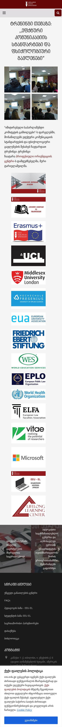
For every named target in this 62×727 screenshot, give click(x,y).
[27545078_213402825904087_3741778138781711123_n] (44, 79)
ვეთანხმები (31, 720)
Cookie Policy (24, 710)
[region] (31, 696)
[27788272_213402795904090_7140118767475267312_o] (17, 107)
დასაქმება (10, 630)
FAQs (7, 600)
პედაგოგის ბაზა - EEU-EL (18, 608)
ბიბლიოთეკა (11, 638)
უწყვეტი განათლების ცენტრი (20, 592)
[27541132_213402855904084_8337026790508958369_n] (17, 79)
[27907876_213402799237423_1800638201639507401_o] (44, 107)
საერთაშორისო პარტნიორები (21, 623)
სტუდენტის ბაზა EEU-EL (17, 615)
